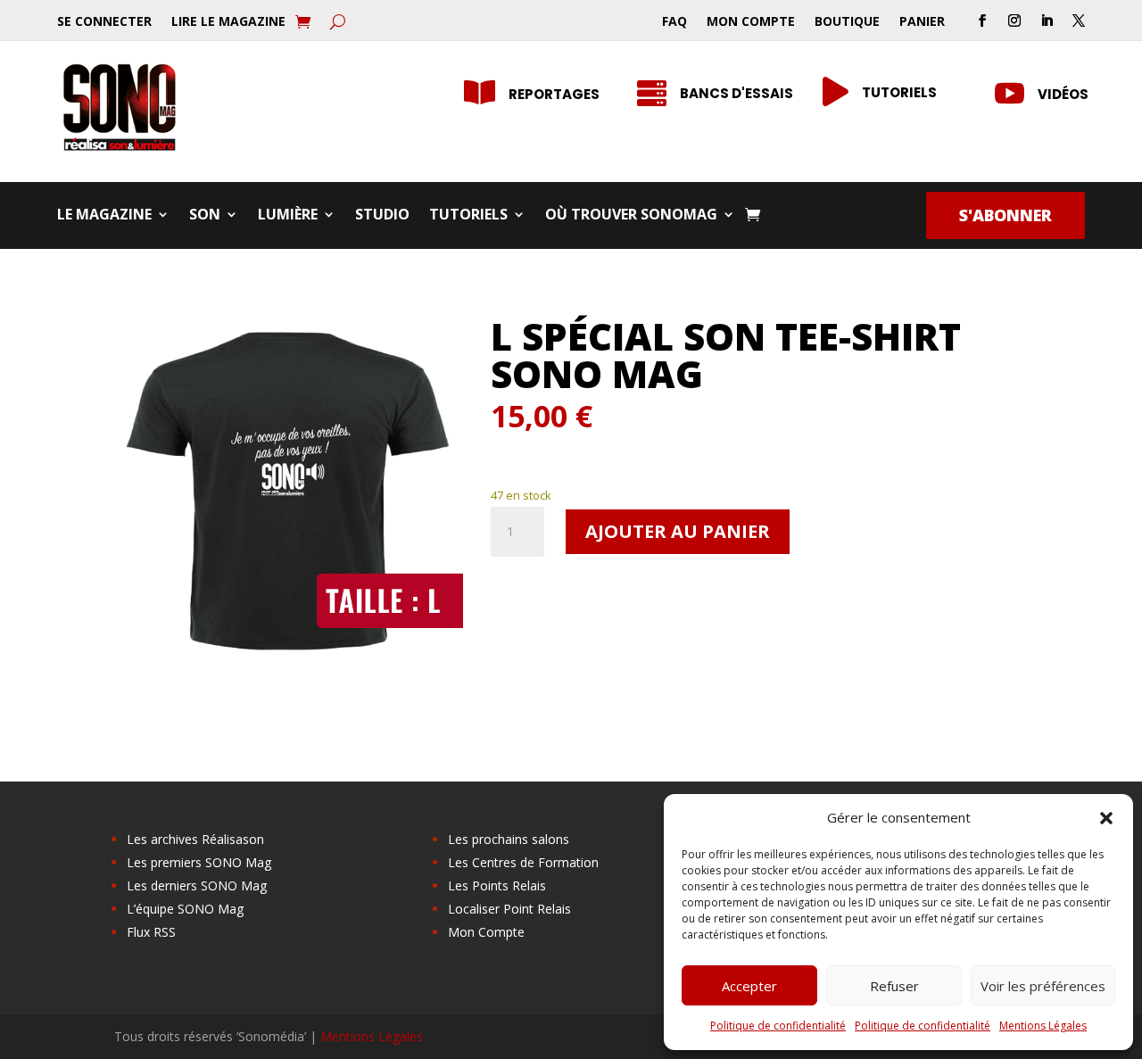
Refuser (894, 986)
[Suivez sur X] (1078, 20)
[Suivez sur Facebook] (982, 20)
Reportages (554, 94)
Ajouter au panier (677, 531)
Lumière (288, 216)
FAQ (674, 22)
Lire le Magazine (228, 22)
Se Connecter (104, 22)
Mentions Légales (1043, 1025)
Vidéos (1063, 94)
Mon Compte (751, 22)
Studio (382, 216)
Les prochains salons (508, 839)
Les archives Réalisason (195, 839)
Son (204, 216)
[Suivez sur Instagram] (1014, 20)
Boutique (847, 22)
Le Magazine (104, 216)
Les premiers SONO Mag (199, 862)
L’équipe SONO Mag (185, 908)
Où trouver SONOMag (631, 216)
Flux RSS (151, 931)
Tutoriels (468, 216)
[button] (1106, 818)
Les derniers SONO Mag (197, 885)
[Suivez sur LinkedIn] (1046, 20)
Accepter (749, 986)
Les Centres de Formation (523, 862)
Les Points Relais (497, 885)
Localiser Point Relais (509, 908)
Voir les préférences (1043, 986)
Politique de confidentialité (778, 1025)
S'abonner (1005, 215)
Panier (922, 22)
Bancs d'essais (736, 93)
